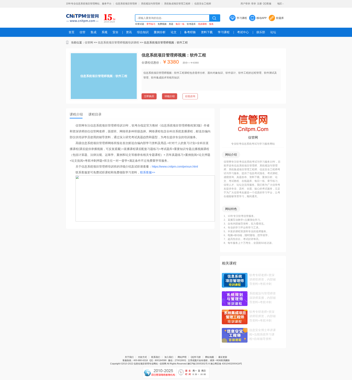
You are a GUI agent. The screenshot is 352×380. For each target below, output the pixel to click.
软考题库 (191, 24)
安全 (115, 32)
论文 (174, 32)
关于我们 (129, 357)
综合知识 (143, 32)
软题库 (280, 17)
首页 (71, 32)
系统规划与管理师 (150, 3)
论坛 (273, 32)
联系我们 (155, 357)
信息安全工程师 (202, 3)
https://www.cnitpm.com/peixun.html (175, 166)
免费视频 (162, 24)
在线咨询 (190, 96)
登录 (253, 3)
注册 (259, 3)
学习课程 (242, 17)
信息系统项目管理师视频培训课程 (118, 42)
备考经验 (190, 32)
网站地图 (209, 357)
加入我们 (168, 357)
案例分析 (160, 32)
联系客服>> (147, 172)
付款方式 (142, 357)
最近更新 (222, 357)
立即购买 (149, 96)
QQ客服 (267, 3)
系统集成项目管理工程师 (177, 3)
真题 (171, 24)
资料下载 (207, 32)
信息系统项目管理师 (126, 3)
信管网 (89, 42)
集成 (93, 32)
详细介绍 (169, 96)
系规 (104, 32)
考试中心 (243, 32)
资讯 (129, 32)
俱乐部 (260, 32)
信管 (82, 32)
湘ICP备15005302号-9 (198, 363)
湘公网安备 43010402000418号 (226, 363)
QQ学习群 (196, 357)
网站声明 (182, 357)
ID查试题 (139, 24)
